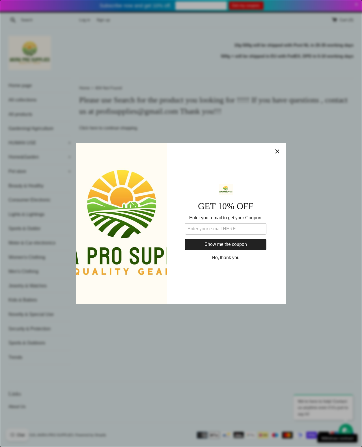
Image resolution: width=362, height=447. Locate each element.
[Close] (277, 151)
